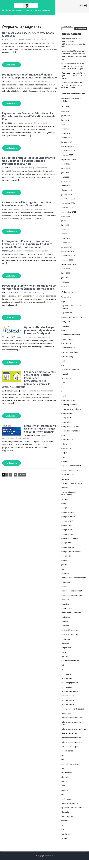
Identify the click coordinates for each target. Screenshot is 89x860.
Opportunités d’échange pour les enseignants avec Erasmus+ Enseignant (39, 330)
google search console (71, 551)
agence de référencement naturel (72, 307)
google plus (66, 543)
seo (62, 759)
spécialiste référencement (72, 807)
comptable (66, 422)
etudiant (65, 461)
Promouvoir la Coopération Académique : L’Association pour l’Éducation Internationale (29, 76)
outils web (65, 639)
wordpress (66, 834)
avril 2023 (65, 286)
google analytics (68, 521)
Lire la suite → (11, 65)
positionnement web (70, 661)
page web (65, 643)
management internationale (73, 578)
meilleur (64, 586)
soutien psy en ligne (69, 803)
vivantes (65, 821)
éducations (66, 448)
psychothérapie (68, 704)
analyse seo (66, 321)
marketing (65, 582)
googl (63, 503)
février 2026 (66, 137)
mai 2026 (65, 124)
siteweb (64, 781)
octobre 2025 (67, 155)
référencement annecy (71, 717)
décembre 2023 (68, 251)
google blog (66, 525)
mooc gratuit (67, 608)
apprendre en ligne (69, 352)
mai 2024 (65, 229)
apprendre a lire (68, 348)
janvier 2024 (66, 247)
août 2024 (65, 216)
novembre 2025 (68, 151)
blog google (66, 378)
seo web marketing (69, 764)
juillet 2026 (65, 116)
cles (63, 391)
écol (63, 435)
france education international (68, 493)
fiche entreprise (68, 474)
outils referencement (70, 634)
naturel (64, 621)
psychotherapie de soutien (72, 709)
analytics (65, 326)
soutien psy (66, 799)
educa (64, 444)
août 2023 (65, 269)
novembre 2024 (68, 203)
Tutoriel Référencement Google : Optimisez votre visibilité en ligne (71, 85)
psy (62, 669)
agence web (66, 313)
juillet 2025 (65, 168)
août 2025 (65, 164)
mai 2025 (65, 177)
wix (62, 829)
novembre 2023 (68, 255)
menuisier (65, 604)
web (63, 825)
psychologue (66, 687)
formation (65, 479)
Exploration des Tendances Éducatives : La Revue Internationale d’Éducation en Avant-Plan (28, 116)
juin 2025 (65, 172)
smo (63, 786)
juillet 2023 (65, 273)
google (64, 508)
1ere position (66, 297)
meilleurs (65, 599)
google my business (69, 538)
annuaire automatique (70, 334)
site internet (66, 772)
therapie (65, 812)
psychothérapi (67, 696)
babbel (64, 374)
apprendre (66, 343)
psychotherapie (68, 700)
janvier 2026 (66, 142)
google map (66, 529)
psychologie (66, 678)
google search (67, 547)
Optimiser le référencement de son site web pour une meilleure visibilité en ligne (73, 66)
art (62, 365)
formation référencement (72, 483)
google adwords (68, 516)
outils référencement (70, 630)
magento (65, 573)
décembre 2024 (68, 199)
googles (64, 560)
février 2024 (66, 242)
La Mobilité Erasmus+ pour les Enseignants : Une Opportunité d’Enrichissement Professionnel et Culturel (28, 160)
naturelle (65, 626)
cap (63, 383)
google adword (67, 512)
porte (63, 652)
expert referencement (71, 466)
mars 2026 (65, 133)
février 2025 (66, 190)
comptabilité (67, 418)
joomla (64, 564)
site (62, 768)
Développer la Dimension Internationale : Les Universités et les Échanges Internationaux (29, 287)
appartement (67, 339)
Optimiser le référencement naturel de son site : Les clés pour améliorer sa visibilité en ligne (73, 55)
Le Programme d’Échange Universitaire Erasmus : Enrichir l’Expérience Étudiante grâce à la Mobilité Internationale (27, 244)
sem (63, 755)
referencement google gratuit (71, 723)
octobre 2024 (67, 207)
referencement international (73, 729)
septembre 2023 (68, 264)
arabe (64, 361)
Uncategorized (39, 40)
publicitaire (66, 713)
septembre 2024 (68, 212)
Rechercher (66, 26)
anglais (64, 330)
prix (63, 665)
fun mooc (65, 499)
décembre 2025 (68, 146)
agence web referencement (73, 317)
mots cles (65, 617)
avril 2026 (65, 129)
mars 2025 (65, 185)
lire (62, 569)
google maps (67, 534)
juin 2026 (65, 120)
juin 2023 (65, 277)
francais (64, 487)
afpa (63, 301)
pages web (66, 647)
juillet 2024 (65, 220)
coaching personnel (69, 404)
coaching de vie (68, 400)
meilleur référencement (71, 595)
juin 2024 (65, 225)
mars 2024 (66, 238)
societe (64, 790)
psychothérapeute (69, 691)
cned (63, 396)
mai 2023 (65, 282)
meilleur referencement (71, 591)
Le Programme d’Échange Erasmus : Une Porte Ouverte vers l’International (26, 204)
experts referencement (71, 470)
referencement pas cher (72, 742)
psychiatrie (66, 674)
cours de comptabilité (70, 431)
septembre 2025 (68, 159)
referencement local (70, 733)
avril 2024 (65, 234)
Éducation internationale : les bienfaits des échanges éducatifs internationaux (40, 428)
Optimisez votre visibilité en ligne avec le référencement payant (73, 75)
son (62, 794)
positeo (64, 656)
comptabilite (67, 413)
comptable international (71, 426)
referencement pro (69, 746)
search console (68, 751)
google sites (66, 556)
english (64, 452)
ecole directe (67, 439)
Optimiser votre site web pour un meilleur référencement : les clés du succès (73, 43)
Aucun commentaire (22, 40)
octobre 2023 (67, 260)
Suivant (22, 474)
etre (63, 457)
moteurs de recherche (71, 612)
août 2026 (65, 111)
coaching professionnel (71, 409)
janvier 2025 (66, 194)
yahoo (64, 838)
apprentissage (67, 356)
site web (65, 777)
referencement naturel (71, 738)
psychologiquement (69, 682)
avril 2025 (65, 181)
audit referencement (70, 369)
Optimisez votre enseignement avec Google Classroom (28, 34)
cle (62, 387)
